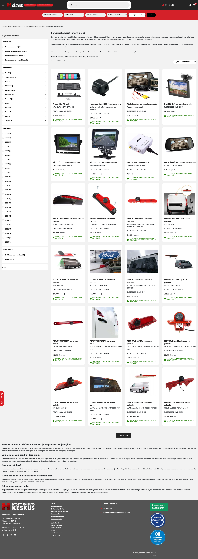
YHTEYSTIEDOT (30, 5)
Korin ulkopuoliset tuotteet (34, 26)
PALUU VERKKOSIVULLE (44, 5)
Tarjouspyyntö (2, 398)
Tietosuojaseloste (57, 509)
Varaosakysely (56, 519)
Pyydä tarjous (110, 504)
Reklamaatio (55, 514)
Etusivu (4, 26)
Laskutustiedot (56, 523)
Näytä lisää (124, 435)
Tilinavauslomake (57, 516)
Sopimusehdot (56, 506)
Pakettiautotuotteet (15, 26)
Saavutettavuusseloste (59, 511)
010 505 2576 (169, 5)
